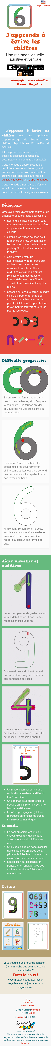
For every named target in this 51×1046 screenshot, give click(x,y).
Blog (28, 999)
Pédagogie (17, 80)
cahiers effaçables (12, 179)
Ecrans (21, 84)
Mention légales (28, 1005)
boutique (25, 1043)
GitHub (32, 1012)
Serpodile (35, 84)
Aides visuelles (37, 80)
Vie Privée (28, 1002)
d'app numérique (38, 179)
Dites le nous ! (25, 975)
